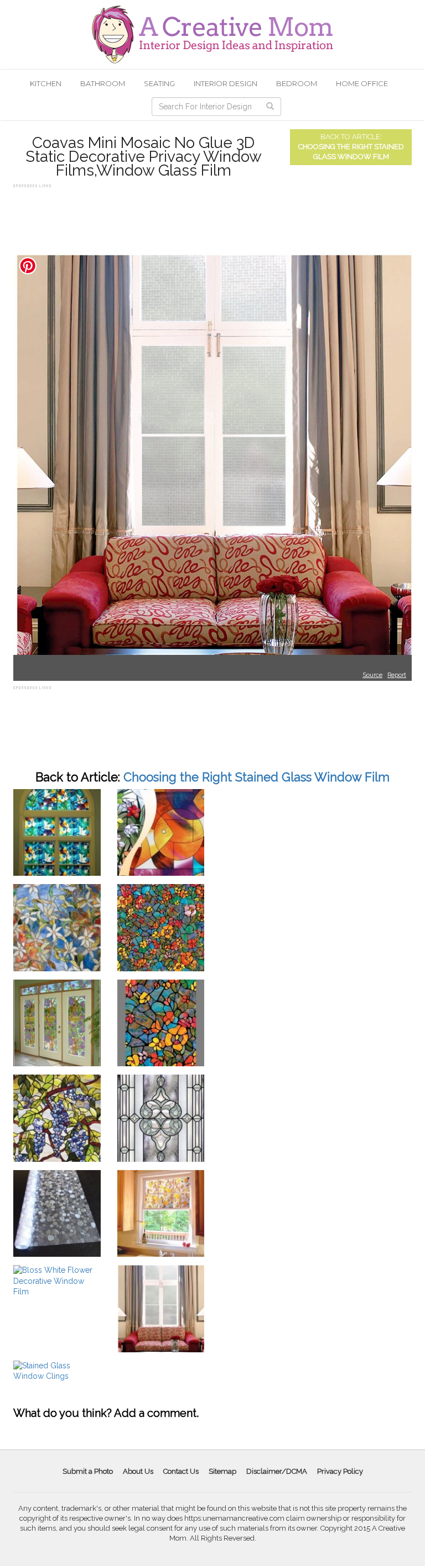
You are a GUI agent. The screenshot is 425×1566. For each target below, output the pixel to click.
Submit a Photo (88, 1471)
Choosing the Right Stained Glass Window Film (256, 777)
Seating (159, 83)
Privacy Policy (340, 1471)
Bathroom (102, 83)
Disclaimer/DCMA (276, 1471)
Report (396, 675)
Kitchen (45, 83)
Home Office (362, 83)
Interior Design (225, 83)
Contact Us (181, 1471)
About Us (138, 1471)
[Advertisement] (214, 215)
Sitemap (222, 1471)
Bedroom (296, 83)
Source (372, 675)
